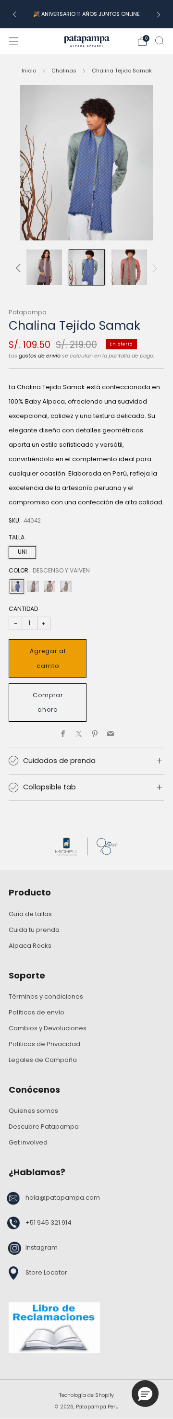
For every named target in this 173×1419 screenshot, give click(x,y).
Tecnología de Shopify (86, 1395)
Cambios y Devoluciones (47, 1028)
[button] (145, 1393)
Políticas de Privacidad (44, 1044)
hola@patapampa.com (62, 1197)
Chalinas (63, 70)
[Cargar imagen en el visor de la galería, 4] (129, 267)
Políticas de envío (36, 1012)
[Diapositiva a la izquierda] (20, 267)
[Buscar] (159, 41)
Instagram (41, 1247)
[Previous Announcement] (14, 14)
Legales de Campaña (43, 1059)
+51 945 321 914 (48, 1222)
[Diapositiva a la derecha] (153, 267)
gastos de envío (40, 355)
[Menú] (13, 41)
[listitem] (86, 13)
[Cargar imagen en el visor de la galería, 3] (87, 267)
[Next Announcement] (158, 14)
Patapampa (28, 312)
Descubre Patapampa (44, 1126)
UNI (22, 552)
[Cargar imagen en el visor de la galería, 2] (44, 267)
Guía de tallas (30, 913)
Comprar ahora (48, 702)
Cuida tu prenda (34, 929)
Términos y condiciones (46, 996)
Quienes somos (33, 1110)
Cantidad (23, 609)
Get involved (28, 1142)
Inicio (29, 70)
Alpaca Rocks (30, 945)
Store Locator (46, 1272)
